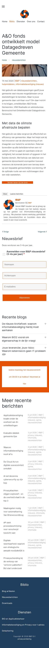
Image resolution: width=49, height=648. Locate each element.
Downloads (7, 603)
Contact (40, 21)
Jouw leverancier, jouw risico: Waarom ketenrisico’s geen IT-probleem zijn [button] (24, 351)
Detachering (7, 631)
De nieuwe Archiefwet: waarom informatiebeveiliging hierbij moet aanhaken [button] (20, 327)
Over (5, 194)
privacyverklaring (24, 639)
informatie (32, 438)
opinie (38, 420)
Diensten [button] (21, 21)
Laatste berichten (16, 194)
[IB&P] (9, 204)
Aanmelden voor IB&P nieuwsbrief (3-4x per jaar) (26, 252)
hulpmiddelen (8, 84)
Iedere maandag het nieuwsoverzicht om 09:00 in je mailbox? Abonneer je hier (24, 377)
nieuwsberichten (29, 81)
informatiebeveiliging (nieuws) (30, 84)
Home (4, 21)
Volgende (41, 232)
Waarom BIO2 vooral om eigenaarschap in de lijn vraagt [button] (19, 339)
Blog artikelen (8, 591)
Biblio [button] (12, 21)
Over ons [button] (31, 21)
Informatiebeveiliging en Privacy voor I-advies (23, 625)
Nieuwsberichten (10, 597)
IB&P (17, 81)
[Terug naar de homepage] (24, 14)
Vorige (6, 232)
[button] (3, 6)
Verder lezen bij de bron (17, 182)
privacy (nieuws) (35, 435)
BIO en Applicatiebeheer (13, 619)
